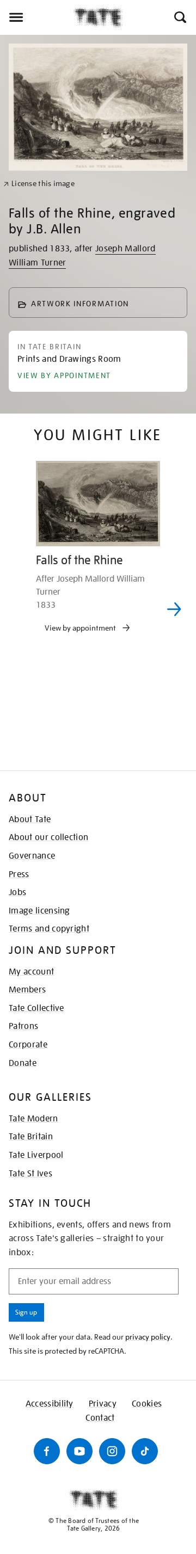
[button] (179, 17)
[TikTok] (145, 1451)
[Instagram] (112, 1451)
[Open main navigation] (37, 17)
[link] (39, 183)
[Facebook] (47, 1451)
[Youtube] (79, 1451)
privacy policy (147, 1337)
